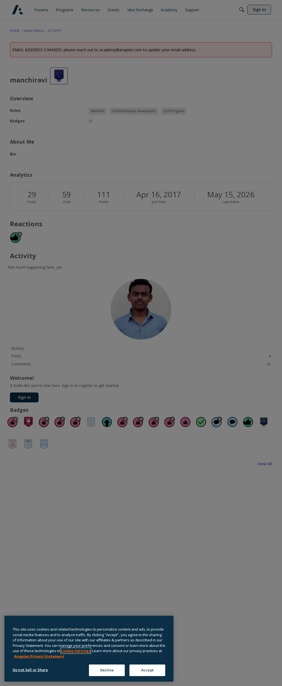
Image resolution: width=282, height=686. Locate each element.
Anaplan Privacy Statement (39, 656)
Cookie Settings (76, 650)
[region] (88, 649)
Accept (147, 670)
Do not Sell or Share (30, 669)
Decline (107, 670)
